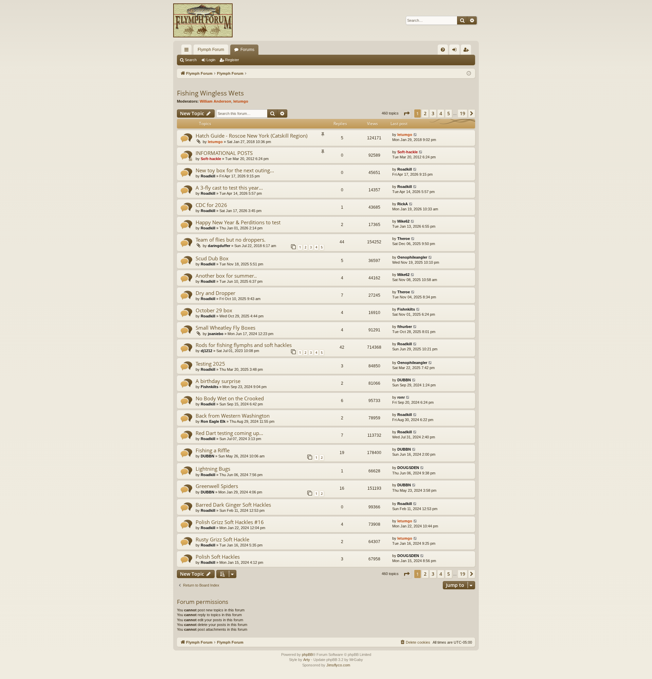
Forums (247, 49)
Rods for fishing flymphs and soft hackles (244, 345)
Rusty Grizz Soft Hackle (222, 539)
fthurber (404, 327)
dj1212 (206, 351)
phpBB (307, 654)
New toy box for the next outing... (235, 170)
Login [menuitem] (455, 51)
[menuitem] (443, 50)
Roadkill (208, 176)
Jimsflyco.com (338, 665)
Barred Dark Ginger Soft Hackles (233, 504)
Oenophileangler (412, 257)
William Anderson (215, 101)
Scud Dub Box (212, 258)
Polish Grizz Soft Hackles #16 (230, 522)
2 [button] (425, 113)
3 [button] (433, 113)
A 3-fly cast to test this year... (229, 187)
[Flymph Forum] (203, 20)
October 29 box (214, 310)
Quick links (188, 51)
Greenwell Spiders (217, 486)
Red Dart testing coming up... (229, 433)
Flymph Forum (211, 49)
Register (232, 60)
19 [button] (462, 113)
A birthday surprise (218, 381)
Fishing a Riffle (213, 450)
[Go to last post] (415, 134)
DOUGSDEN (408, 468)
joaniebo (215, 334)
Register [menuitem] (467, 51)
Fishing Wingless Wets (210, 93)
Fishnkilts (406, 309)
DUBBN (404, 380)
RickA (402, 204)
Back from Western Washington (233, 415)
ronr (401, 397)
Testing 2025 (210, 363)
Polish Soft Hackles (218, 556)
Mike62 (403, 221)
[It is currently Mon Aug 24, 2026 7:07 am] (469, 73)
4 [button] (440, 113)
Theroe (403, 239)
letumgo (240, 101)
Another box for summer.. (226, 275)
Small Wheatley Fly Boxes (225, 327)
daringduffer (219, 246)
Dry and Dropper (215, 293)
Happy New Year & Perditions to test (238, 222)
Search (191, 60)
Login (210, 60)
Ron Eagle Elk (213, 421)
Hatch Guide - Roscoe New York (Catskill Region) (251, 135)
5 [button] (448, 113)
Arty (306, 660)
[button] (406, 113)
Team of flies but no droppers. (231, 239)
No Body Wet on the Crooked (230, 398)
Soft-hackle (211, 159)
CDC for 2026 (211, 205)
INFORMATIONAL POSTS (224, 153)
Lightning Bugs (213, 468)
